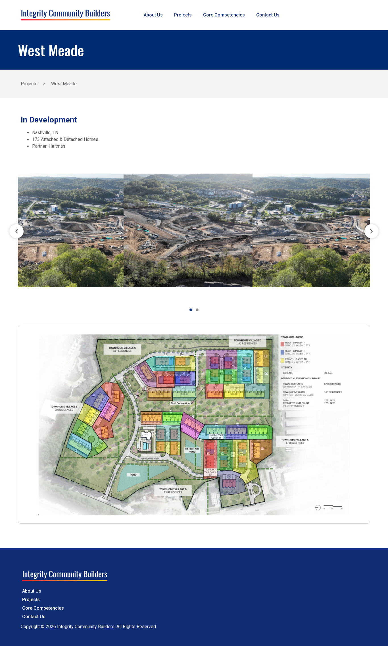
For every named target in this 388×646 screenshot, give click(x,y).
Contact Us (267, 15)
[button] (16, 231)
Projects (183, 15)
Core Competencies (224, 15)
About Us (153, 15)
